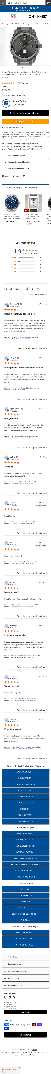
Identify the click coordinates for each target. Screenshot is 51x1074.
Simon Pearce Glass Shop (25, 914)
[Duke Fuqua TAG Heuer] (13, 16)
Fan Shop (25, 809)
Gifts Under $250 (24, 939)
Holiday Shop (25, 778)
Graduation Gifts (25, 784)
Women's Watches (25, 840)
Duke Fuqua (5, 24)
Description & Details (16, 156)
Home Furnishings (25, 877)
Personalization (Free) (26, 113)
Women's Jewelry (25, 852)
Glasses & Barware (25, 871)
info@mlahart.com (10, 1007)
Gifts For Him (25, 796)
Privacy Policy (27, 1052)
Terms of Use (18, 1055)
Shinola (25, 920)
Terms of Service (40, 1052)
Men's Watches (16, 24)
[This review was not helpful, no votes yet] (44, 348)
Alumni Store (25, 815)
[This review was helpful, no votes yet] (40, 348)
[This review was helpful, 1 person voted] (40, 667)
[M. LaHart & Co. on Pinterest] (14, 997)
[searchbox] (15, 289)
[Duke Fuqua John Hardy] (37, 17)
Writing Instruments (25, 858)
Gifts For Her (25, 803)
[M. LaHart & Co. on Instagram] (5, 997)
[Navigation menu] (3, 3)
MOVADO (25, 901)
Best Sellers (24, 790)
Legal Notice (30, 1055)
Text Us (25, 1012)
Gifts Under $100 (24, 932)
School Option (19, 101)
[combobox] (26, 2)
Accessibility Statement (10, 1052)
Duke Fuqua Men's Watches (24, 187)
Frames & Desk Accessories (25, 864)
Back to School (25, 772)
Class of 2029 (25, 821)
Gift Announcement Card (18, 169)
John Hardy (25, 895)
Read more (22, 331)
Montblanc (25, 908)
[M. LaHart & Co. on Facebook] (10, 997)
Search (34, 1050)
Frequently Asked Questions (19, 162)
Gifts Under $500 (24, 945)
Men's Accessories (25, 846)
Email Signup (25, 1035)
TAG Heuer (25, 889)
